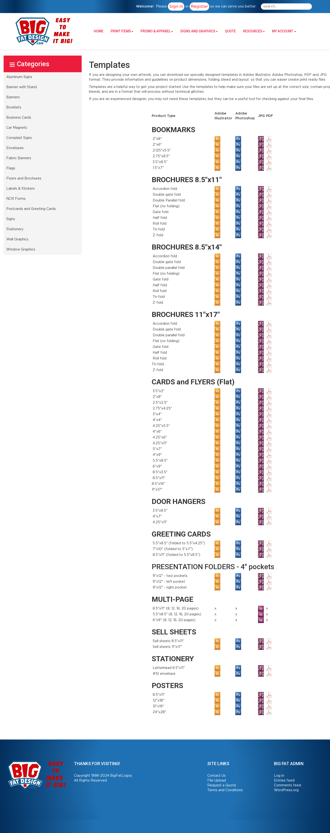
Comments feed (287, 785)
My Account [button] (283, 31)
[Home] (37, 775)
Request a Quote (221, 785)
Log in (279, 775)
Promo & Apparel (156, 31)
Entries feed (284, 780)
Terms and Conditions (225, 790)
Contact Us (216, 775)
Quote (230, 31)
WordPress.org (286, 790)
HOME (98, 31)
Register (199, 6)
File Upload (216, 780)
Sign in (176, 6)
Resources (252, 31)
